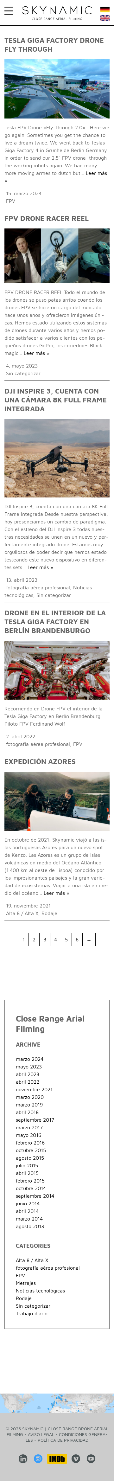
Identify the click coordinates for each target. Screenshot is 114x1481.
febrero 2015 (30, 1180)
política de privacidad (63, 1440)
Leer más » (36, 353)
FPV (10, 201)
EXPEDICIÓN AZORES (40, 761)
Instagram (38, 1458)
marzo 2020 (30, 1097)
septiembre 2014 (35, 1196)
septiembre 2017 (35, 1120)
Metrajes (26, 1283)
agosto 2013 (30, 1226)
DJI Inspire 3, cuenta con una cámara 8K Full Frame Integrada (55, 400)
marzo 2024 (29, 1059)
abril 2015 (27, 1173)
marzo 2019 (29, 1104)
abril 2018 (27, 1112)
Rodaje (49, 913)
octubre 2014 (31, 1188)
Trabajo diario (32, 1313)
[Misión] (57, 1403)
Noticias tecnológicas (40, 1290)
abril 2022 (27, 1082)
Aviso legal (41, 1434)
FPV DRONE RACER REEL (46, 218)
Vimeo (76, 1458)
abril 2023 (27, 1074)
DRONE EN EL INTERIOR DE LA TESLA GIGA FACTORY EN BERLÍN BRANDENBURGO (55, 622)
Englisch (105, 19)
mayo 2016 (28, 1135)
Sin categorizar (23, 373)
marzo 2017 (29, 1127)
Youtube (91, 1458)
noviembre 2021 (34, 1089)
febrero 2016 (30, 1142)
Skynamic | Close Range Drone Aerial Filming (57, 13)
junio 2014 (28, 1203)
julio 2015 (27, 1165)
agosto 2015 (30, 1158)
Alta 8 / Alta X (22, 913)
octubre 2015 (31, 1150)
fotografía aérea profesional (38, 587)
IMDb (57, 1459)
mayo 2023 (29, 1066)
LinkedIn (23, 1458)
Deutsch (105, 11)
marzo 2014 (29, 1218)
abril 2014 (27, 1211)
